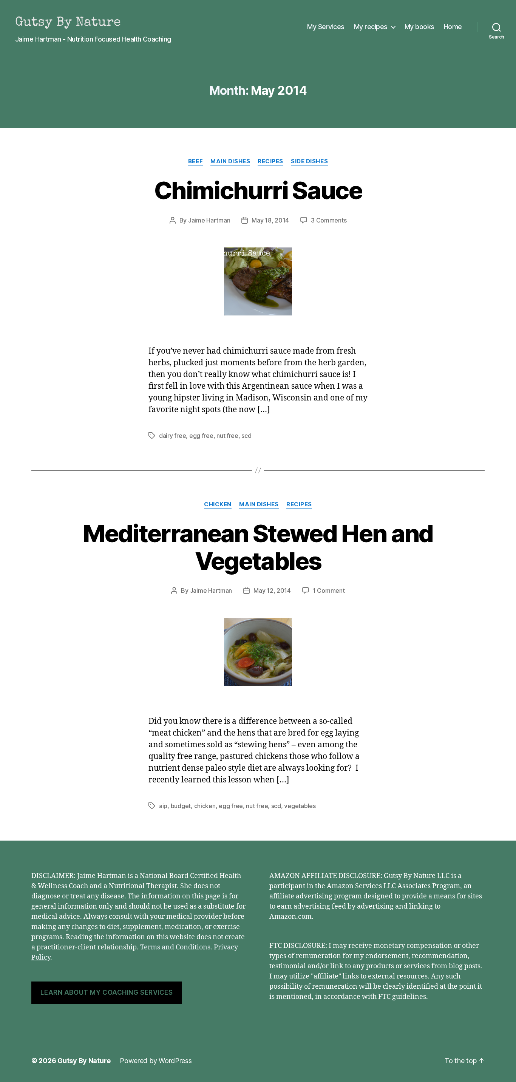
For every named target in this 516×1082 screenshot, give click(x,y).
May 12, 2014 (272, 590)
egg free (201, 435)
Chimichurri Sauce (258, 190)
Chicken (218, 504)
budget (181, 806)
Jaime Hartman (209, 220)
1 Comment (329, 590)
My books (419, 27)
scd (246, 435)
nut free (227, 435)
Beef (195, 161)
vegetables (299, 806)
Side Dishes (309, 161)
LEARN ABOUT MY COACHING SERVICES (106, 992)
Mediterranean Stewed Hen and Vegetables (258, 547)
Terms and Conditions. (176, 947)
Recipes (270, 161)
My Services (326, 27)
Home (453, 27)
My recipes (371, 27)
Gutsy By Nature (84, 1061)
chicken (205, 806)
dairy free (172, 435)
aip (163, 806)
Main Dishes (230, 161)
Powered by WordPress (156, 1061)
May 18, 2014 (270, 220)
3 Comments (328, 220)
